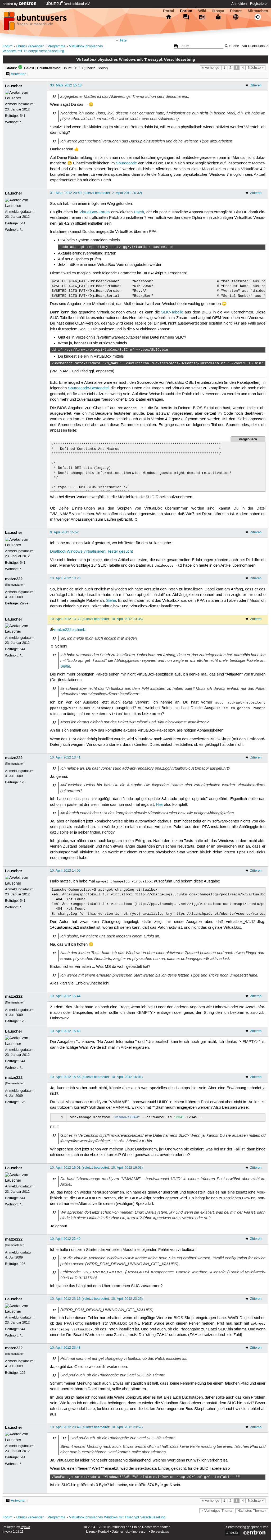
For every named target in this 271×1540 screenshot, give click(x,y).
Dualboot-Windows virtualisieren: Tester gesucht (91, 551)
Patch (139, 212)
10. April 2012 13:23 (65, 578)
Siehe (111, 600)
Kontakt (103, 1532)
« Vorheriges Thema (216, 1511)
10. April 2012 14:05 (65, 870)
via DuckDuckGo (255, 46)
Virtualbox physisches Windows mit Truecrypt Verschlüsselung (117, 1517)
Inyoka (25, 1527)
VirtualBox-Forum (94, 212)
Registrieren (259, 4)
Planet (236, 10)
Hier (159, 804)
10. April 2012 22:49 (65, 1239)
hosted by (11, 4)
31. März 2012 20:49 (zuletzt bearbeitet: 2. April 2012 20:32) (96, 193)
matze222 (13, 578)
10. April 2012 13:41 (65, 757)
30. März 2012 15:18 (66, 85)
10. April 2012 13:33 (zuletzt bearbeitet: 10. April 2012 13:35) (96, 619)
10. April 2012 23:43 (65, 1347)
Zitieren (255, 85)
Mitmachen (258, 10)
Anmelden (239, 4)
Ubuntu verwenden (30, 46)
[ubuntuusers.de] (36, 22)
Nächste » (256, 68)
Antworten (18, 74)
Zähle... (25, 603)
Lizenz (91, 1532)
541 (22, 116)
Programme (56, 46)
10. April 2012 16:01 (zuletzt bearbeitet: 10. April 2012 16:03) (96, 1168)
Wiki (202, 10)
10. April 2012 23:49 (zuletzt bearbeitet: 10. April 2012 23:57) (96, 1427)
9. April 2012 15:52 (64, 532)
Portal (168, 10)
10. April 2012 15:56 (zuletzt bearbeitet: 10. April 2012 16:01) (96, 1077)
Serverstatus (160, 1532)
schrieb (79, 629)
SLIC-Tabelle (172, 312)
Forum (186, 10)
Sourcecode (126, 163)
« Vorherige (210, 68)
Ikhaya (218, 10)
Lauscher (13, 86)
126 (22, 782)
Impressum (140, 1532)
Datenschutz (121, 1532)
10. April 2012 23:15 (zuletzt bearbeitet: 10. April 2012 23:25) (96, 1299)
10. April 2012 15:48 (65, 1031)
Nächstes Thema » (252, 1511)
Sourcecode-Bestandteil (88, 388)
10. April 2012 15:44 (65, 996)
